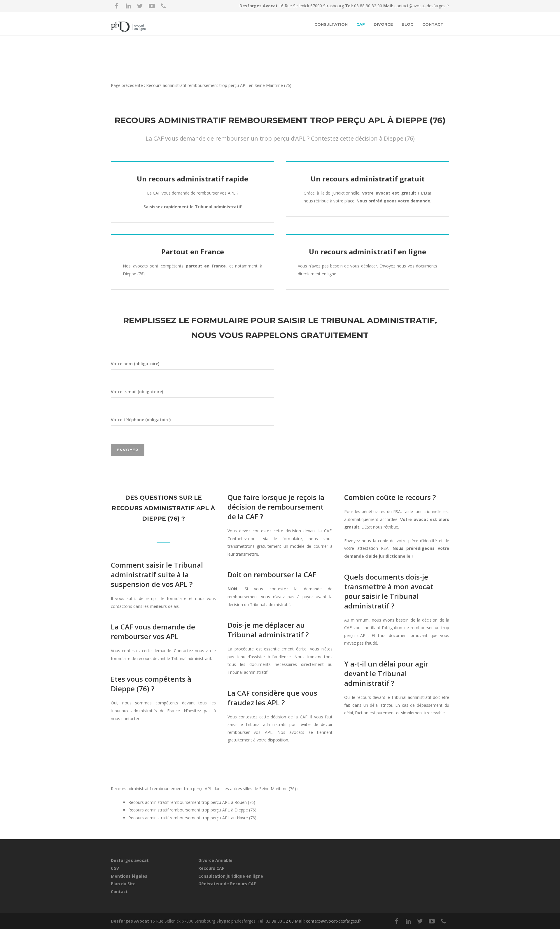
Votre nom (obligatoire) (135, 363)
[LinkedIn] (128, 6)
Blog (408, 24)
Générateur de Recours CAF (227, 883)
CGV (115, 868)
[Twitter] (140, 6)
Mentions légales (129, 876)
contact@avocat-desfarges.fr (421, 5)
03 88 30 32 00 (368, 5)
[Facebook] (117, 6)
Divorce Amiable (215, 860)
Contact (432, 24)
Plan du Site (123, 883)
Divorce (383, 24)
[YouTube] (152, 6)
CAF (360, 24)
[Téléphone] (163, 6)
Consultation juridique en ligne (230, 876)
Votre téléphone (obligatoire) (141, 419)
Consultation (331, 24)
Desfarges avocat (130, 860)
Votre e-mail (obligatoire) (137, 391)
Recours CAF (211, 868)
